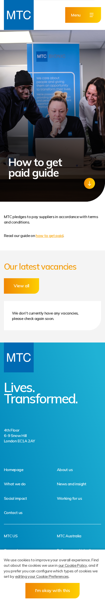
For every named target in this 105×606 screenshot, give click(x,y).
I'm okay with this (52, 590)
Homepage (13, 469)
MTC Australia (69, 535)
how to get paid (49, 235)
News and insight (71, 483)
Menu (76, 15)
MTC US (10, 535)
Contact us (13, 512)
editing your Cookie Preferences (42, 576)
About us (65, 469)
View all (21, 286)
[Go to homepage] (19, 15)
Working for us (69, 498)
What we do (15, 483)
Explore (89, 183)
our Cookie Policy (72, 565)
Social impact (15, 498)
